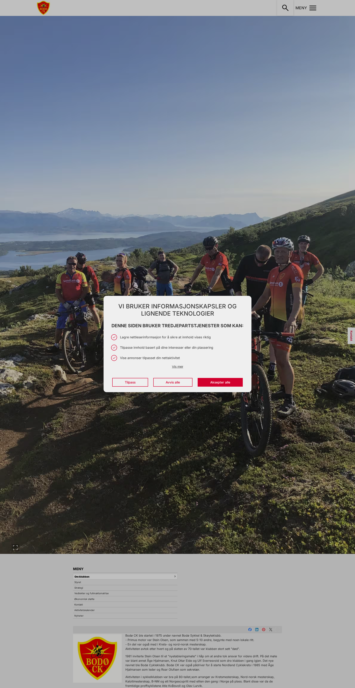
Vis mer (177, 367)
